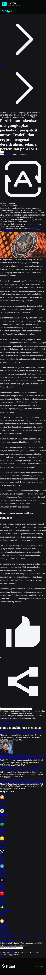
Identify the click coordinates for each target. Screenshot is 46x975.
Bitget (2, 15)
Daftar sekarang (6, 950)
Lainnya (3, 794)
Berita (2, 64)
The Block (8, 155)
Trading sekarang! (32, 226)
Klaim (2, 957)
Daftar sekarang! (11, 231)
